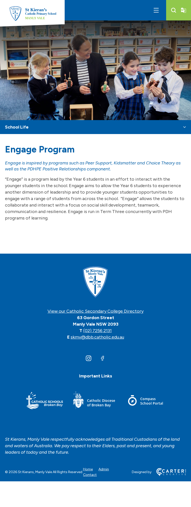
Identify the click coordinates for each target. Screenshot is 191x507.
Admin (103, 469)
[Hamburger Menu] (156, 10)
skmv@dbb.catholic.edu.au (97, 337)
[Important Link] (44, 401)
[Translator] (184, 10)
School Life (17, 127)
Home (88, 469)
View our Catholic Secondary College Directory (95, 311)
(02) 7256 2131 (97, 330)
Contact (90, 475)
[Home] (95, 282)
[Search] (174, 10)
